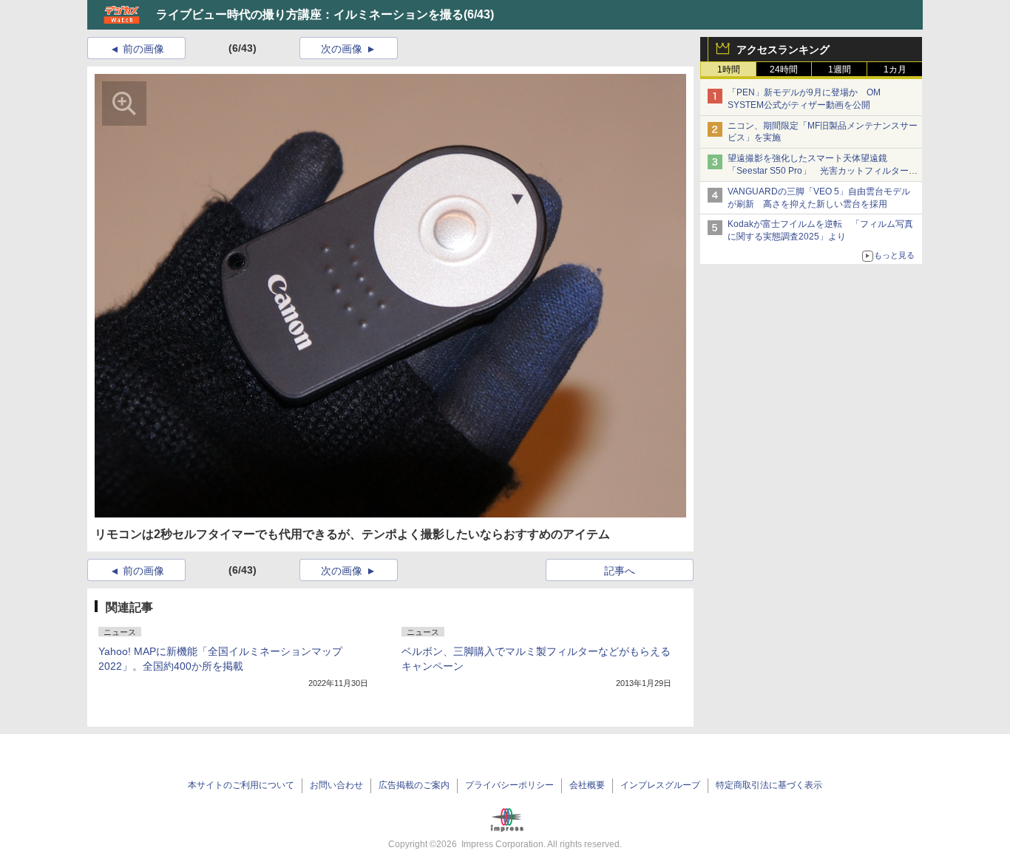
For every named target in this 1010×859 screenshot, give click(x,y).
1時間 (728, 69)
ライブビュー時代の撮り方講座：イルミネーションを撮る (310, 14)
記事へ (619, 571)
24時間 (784, 69)
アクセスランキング (783, 49)
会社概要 (587, 785)
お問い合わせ (336, 785)
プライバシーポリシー (509, 785)
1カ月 (895, 69)
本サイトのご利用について (241, 785)
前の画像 (143, 49)
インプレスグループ (660, 785)
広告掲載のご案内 (414, 785)
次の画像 (341, 49)
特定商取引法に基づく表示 (769, 785)
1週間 (839, 69)
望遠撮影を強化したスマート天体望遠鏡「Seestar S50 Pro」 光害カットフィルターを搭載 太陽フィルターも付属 (823, 171)
